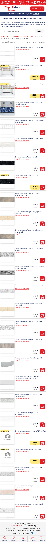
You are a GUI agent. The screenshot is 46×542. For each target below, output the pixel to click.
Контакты (41, 540)
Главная (4, 540)
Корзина (23, 540)
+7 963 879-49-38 (16, 526)
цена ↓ (35, 42)
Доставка (32, 540)
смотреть (36, 14)
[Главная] (12, 7)
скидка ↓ (42, 42)
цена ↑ (29, 42)
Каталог (14, 540)
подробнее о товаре (22, 49)
